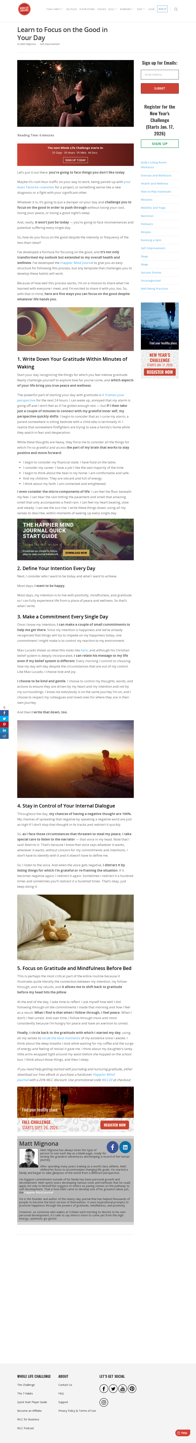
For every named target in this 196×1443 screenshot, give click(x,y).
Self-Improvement (50, 44)
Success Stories (151, 272)
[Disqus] (75, 1297)
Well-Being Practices (154, 288)
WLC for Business (28, 1419)
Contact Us (65, 1385)
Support (63, 1402)
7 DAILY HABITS (53, 9)
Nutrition (147, 216)
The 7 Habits (25, 1393)
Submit (159, 88)
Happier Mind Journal (76, 262)
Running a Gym (151, 240)
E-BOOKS (101, 9)
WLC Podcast (25, 1428)
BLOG (111, 9)
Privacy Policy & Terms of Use (77, 1411)
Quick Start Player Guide (32, 1402)
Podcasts (147, 224)
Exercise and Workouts (156, 175)
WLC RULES (71, 9)
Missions (146, 199)
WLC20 (107, 1080)
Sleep (144, 256)
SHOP (139, 9)
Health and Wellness (154, 183)
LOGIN (151, 9)
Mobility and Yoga (153, 207)
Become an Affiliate (29, 1411)
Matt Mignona (28, 44)
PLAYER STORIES (87, 9)
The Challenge (26, 1385)
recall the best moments (61, 1038)
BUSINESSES (125, 9)
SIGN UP (162, 8)
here (84, 650)
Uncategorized (151, 280)
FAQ (61, 1393)
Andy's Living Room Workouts (154, 165)
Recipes (146, 232)
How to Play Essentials (156, 191)
